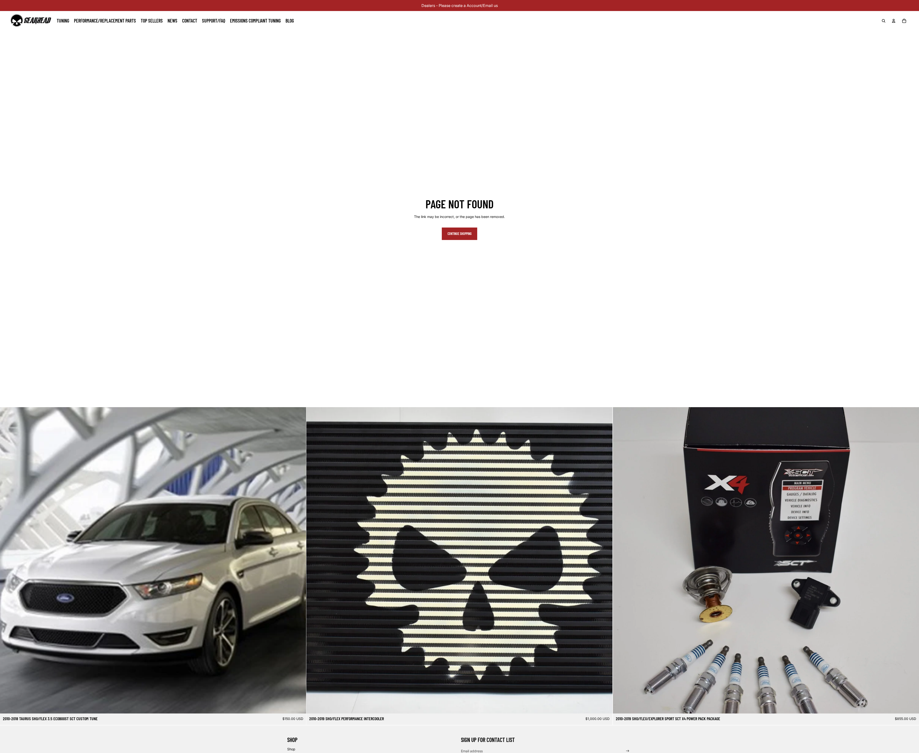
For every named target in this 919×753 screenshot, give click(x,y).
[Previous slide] (620, 560)
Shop (291, 749)
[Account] (893, 21)
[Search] (883, 21)
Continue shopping (459, 234)
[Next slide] (912, 560)
